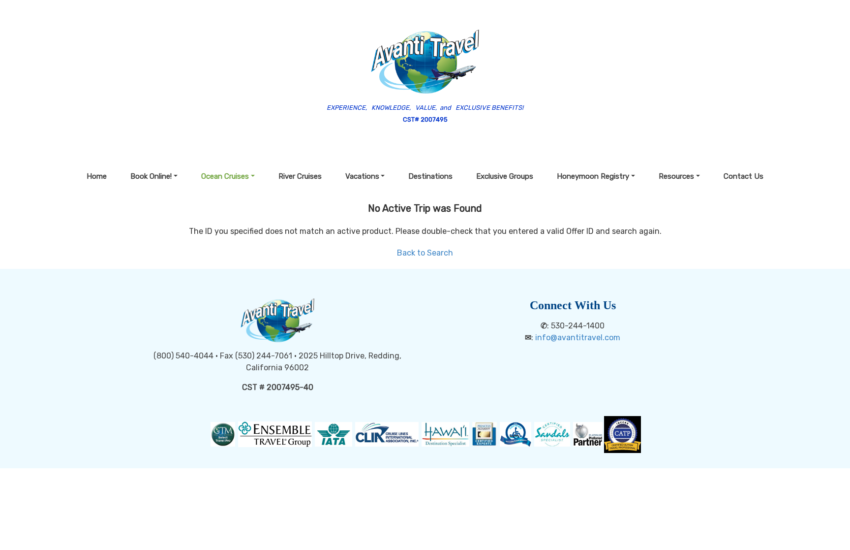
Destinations (430, 176)
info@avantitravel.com (577, 337)
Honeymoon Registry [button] (593, 176)
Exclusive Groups (504, 176)
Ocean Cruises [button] (225, 176)
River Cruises (300, 176)
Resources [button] (676, 176)
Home (97, 176)
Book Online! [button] (151, 176)
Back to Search (425, 253)
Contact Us (743, 176)
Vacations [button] (362, 176)
